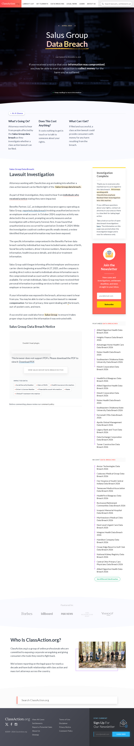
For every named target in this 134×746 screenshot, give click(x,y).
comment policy (47, 404)
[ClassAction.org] (10, 3)
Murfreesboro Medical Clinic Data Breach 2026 (110, 518)
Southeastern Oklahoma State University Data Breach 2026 (110, 360)
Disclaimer (63, 723)
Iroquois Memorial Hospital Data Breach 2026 (109, 511)
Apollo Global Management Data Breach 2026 (109, 423)
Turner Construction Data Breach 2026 (108, 445)
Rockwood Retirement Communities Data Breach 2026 (111, 504)
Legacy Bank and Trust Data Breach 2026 (109, 430)
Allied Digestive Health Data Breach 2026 (109, 331)
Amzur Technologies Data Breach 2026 (108, 467)
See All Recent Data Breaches (107, 579)
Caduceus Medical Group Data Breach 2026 (110, 474)
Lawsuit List (28, 4)
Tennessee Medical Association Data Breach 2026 (111, 489)
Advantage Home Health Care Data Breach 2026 (110, 345)
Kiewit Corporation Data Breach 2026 (108, 368)
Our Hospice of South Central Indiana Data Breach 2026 (110, 482)
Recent (104, 460)
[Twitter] (6, 725)
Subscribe (109, 304)
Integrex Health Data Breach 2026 (109, 533)
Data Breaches (57, 4)
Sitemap (35, 735)
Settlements (42, 4)
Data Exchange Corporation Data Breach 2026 (109, 438)
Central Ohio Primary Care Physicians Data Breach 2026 (110, 562)
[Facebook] (11, 725)
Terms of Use (64, 719)
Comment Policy (65, 731)
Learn (82, 4)
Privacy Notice (65, 727)
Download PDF (26, 361)
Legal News (72, 4)
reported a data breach (34, 210)
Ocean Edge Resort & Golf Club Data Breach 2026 (111, 548)
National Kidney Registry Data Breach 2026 (110, 555)
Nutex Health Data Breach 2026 (109, 353)
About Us (91, 4)
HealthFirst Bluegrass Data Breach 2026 (109, 379)
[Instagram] (16, 725)
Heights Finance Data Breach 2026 (110, 338)
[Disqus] (45, 440)
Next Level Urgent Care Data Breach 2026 (110, 526)
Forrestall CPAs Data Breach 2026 (109, 416)
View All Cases (38, 719)
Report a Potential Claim (42, 727)
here (99, 226)
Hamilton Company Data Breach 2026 (108, 540)
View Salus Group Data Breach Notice (45, 370)
